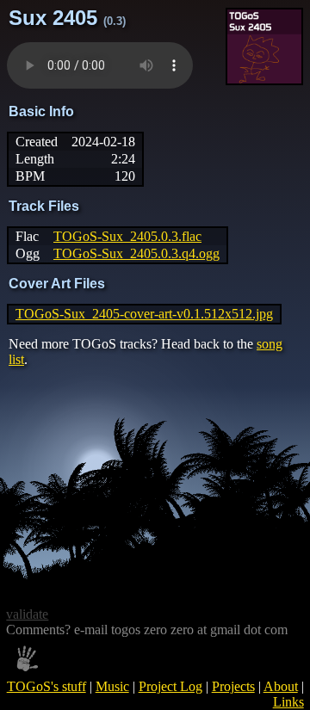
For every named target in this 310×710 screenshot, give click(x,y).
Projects (233, 686)
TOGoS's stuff (46, 686)
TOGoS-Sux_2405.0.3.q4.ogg (136, 253)
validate (27, 614)
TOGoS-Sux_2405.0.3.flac (127, 236)
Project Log (170, 686)
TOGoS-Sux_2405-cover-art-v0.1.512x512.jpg (144, 313)
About (281, 686)
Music (112, 686)
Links (288, 702)
